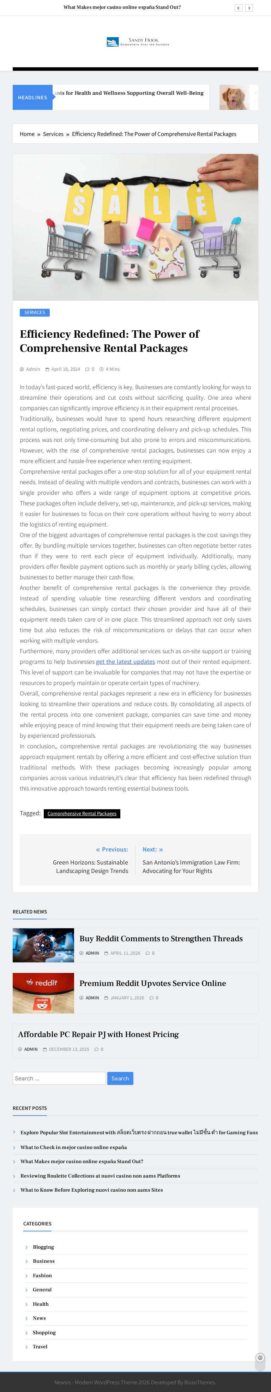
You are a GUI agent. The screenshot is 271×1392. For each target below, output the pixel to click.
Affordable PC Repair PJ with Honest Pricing (98, 1034)
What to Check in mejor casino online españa (73, 1147)
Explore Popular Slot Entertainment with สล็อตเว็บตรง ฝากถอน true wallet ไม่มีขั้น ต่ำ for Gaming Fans (139, 1132)
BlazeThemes (199, 1382)
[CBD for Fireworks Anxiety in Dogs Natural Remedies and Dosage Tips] (226, 97)
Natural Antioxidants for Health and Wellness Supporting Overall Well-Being (99, 92)
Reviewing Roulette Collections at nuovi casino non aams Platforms (100, 1176)
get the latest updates (125, 661)
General (42, 1289)
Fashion (42, 1275)
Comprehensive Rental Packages (82, 813)
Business (44, 1261)
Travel (40, 1346)
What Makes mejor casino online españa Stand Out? (122, 7)
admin (33, 369)
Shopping (44, 1332)
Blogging (43, 1247)
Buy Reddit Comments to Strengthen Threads (161, 939)
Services (34, 313)
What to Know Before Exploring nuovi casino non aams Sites (91, 1190)
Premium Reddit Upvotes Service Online (152, 983)
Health (41, 1304)
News (39, 1318)
